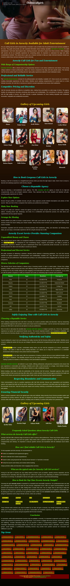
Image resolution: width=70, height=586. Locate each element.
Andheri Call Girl (60, 536)
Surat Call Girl (45, 568)
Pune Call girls (61, 564)
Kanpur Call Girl (7, 556)
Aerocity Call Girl (43, 190)
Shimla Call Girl (33, 568)
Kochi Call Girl (31, 556)
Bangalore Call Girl (20, 540)
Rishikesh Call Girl (20, 568)
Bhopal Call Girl (34, 540)
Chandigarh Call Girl (48, 540)
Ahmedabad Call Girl (33, 536)
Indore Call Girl (7, 552)
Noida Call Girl (35, 564)
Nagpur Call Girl (7, 564)
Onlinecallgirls (35, 2)
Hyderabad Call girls (60, 548)
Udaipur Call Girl (7, 572)
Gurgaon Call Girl (19, 548)
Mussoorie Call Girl (60, 560)
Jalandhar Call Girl (32, 552)
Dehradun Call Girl (22, 544)
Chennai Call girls (62, 540)
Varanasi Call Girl (20, 572)
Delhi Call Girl (48, 544)
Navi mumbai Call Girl (21, 564)
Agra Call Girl (19, 536)
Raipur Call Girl (48, 572)
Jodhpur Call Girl (46, 552)
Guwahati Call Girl (32, 548)
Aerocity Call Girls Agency (34, 329)
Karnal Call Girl (20, 556)
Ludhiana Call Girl (21, 560)
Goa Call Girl (6, 548)
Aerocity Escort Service (11, 79)
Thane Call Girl (57, 568)
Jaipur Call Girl (19, 552)
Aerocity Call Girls (6, 68)
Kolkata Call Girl (44, 556)
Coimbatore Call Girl (8, 544)
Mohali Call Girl (47, 560)
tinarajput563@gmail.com (39, 577)
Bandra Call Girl (7, 540)
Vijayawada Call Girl (35, 572)
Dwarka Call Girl (36, 544)
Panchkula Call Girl (48, 564)
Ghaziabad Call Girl (61, 544)
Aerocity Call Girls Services (9, 364)
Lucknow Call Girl (7, 560)
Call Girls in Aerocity (57, 49)
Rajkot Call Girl (7, 568)
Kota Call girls (56, 556)
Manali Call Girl (34, 560)
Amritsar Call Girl (47, 536)
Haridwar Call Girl (46, 548)
